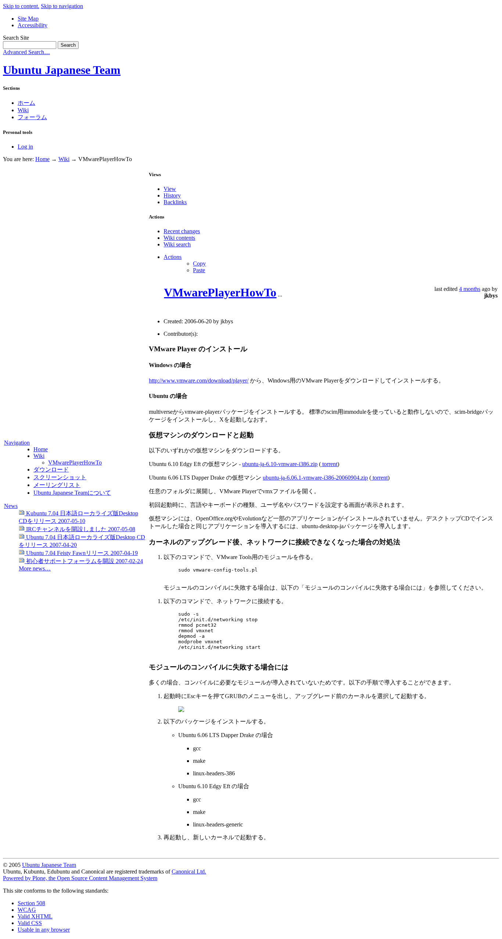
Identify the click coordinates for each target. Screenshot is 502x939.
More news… (35, 568)
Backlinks (175, 202)
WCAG (27, 910)
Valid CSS (30, 923)
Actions (173, 257)
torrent (329, 464)
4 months (469, 289)
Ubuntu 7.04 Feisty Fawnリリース (81, 553)
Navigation (17, 443)
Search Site (16, 38)
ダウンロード (51, 469)
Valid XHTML (35, 916)
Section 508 (31, 903)
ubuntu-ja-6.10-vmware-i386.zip (280, 464)
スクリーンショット (59, 477)
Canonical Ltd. (189, 871)
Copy (199, 263)
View (170, 189)
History (172, 195)
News (11, 506)
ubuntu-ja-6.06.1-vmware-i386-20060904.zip (315, 477)
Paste (199, 270)
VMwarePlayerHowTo (75, 462)
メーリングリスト (56, 485)
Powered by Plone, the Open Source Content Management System (80, 878)
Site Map (28, 18)
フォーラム (32, 117)
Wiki (23, 110)
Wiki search (177, 244)
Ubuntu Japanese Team (62, 70)
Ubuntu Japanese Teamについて (72, 493)
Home (42, 159)
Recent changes (182, 231)
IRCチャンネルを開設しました (80, 529)
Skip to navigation (62, 6)
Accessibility (32, 25)
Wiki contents (179, 238)
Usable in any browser (44, 929)
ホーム (26, 103)
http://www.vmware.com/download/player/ (198, 380)
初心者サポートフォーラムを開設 (84, 561)
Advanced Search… (26, 52)
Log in (25, 146)
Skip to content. (21, 6)
